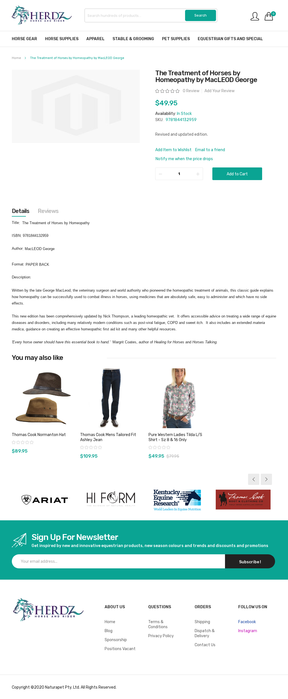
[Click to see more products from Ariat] (45, 500)
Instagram (247, 630)
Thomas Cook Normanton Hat (39, 434)
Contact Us (205, 645)
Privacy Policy (161, 636)
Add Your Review (219, 90)
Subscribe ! (250, 562)
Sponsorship (116, 639)
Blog (108, 630)
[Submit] (200, 15)
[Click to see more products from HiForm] (111, 500)
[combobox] (150, 15)
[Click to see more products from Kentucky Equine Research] (177, 500)
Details (20, 211)
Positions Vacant (120, 648)
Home (16, 58)
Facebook (247, 621)
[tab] (20, 211)
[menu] (144, 39)
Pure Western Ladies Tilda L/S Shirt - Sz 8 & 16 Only (175, 437)
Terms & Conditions (158, 624)
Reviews (48, 211)
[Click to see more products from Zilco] (243, 500)
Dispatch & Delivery (205, 633)
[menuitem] (24, 39)
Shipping (202, 621)
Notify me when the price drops (184, 158)
